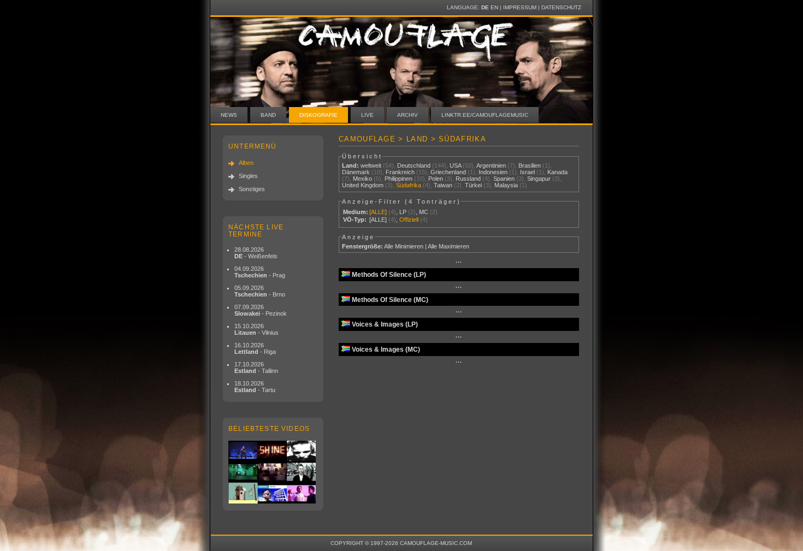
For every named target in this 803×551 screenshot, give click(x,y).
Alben (246, 162)
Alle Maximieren (448, 246)
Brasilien (529, 165)
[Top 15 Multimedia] (273, 472)
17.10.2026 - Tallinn (256, 367)
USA (455, 165)
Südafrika (408, 185)
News (229, 115)
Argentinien (491, 165)
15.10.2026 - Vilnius (256, 329)
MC (423, 212)
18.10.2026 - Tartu (254, 386)
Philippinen (398, 178)
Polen (435, 178)
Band (268, 115)
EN (494, 7)
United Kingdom (362, 185)
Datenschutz (561, 7)
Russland (468, 178)
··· (459, 262)
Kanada (557, 172)
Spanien (504, 178)
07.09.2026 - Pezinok (260, 310)
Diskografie (318, 115)
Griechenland (448, 172)
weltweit (371, 165)
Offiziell (408, 219)
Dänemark (356, 172)
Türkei (473, 185)
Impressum (519, 7)
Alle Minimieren (403, 246)
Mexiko (362, 178)
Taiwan (443, 185)
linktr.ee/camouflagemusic (484, 115)
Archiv (407, 115)
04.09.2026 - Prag (259, 272)
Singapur (539, 178)
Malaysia (506, 185)
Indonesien (493, 172)
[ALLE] (378, 212)
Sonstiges (252, 189)
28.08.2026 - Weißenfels (255, 252)
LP (402, 212)
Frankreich (400, 172)
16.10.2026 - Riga (255, 348)
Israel (527, 172)
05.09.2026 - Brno (259, 291)
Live (367, 115)
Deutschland (413, 165)
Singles (248, 176)
